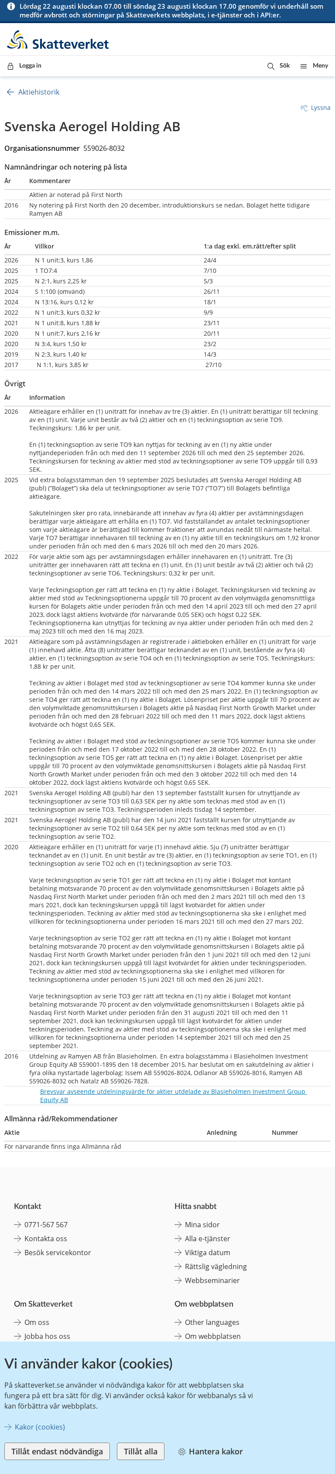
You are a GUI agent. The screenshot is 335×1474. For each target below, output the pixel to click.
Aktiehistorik (38, 92)
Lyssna (321, 107)
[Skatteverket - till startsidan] (58, 39)
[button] (278, 66)
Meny (320, 66)
